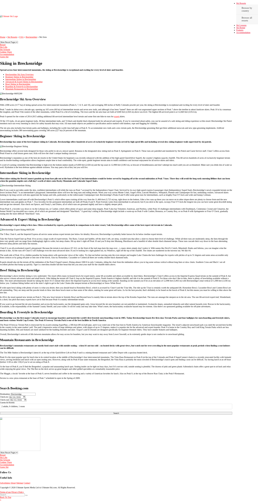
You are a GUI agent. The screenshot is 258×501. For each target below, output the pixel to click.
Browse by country (247, 9)
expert (117, 116)
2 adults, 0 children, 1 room (13, 406)
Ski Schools (5, 49)
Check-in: (4, 397)
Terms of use (5, 492)
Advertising (5, 483)
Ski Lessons (241, 25)
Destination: (5, 394)
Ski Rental (240, 28)
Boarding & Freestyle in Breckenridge (21, 86)
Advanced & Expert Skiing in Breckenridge (24, 82)
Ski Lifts (3, 47)
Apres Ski (4, 57)
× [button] (0, 500)
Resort (3, 45)
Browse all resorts (247, 19)
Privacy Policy (17, 492)
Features (239, 30)
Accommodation (243, 32)
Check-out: (4, 400)
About (13, 483)
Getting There (6, 52)
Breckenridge (31, 37)
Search (116, 413)
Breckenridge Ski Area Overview (19, 74)
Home (2, 37)
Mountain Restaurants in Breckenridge (21, 89)
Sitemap (19, 483)
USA (21, 37)
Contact (27, 483)
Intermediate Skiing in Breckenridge (20, 79)
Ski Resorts (241, 3)
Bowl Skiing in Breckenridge (17, 84)
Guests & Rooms (7, 402)
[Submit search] (26, 495)
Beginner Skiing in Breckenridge (19, 77)
